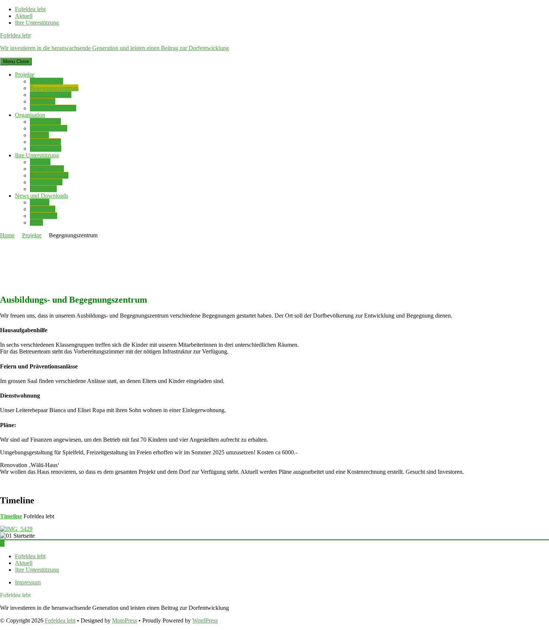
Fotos (36, 222)
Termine (39, 202)
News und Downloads (41, 195)
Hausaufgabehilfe (50, 95)
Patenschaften (46, 182)
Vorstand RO (45, 142)
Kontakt (39, 135)
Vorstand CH (45, 121)
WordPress (205, 620)
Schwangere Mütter (53, 108)
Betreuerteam (45, 148)
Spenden (40, 162)
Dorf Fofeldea (46, 81)
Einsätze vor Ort (49, 175)
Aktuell (23, 16)
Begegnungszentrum (54, 88)
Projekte (24, 74)
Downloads (43, 216)
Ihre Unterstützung (37, 22)
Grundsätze (43, 189)
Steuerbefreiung (48, 128)
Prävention (42, 101)
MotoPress (124, 620)
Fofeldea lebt (30, 9)
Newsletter (42, 209)
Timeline (11, 516)
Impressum (28, 582)
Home (7, 235)
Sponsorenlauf (47, 169)
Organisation (30, 115)
